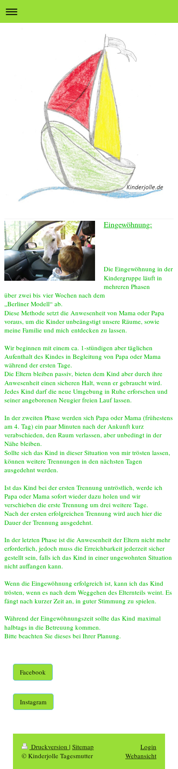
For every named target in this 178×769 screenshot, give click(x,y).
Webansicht (140, 755)
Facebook (33, 672)
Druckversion (49, 746)
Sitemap (83, 746)
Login (148, 746)
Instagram (33, 701)
